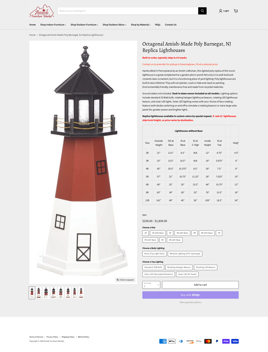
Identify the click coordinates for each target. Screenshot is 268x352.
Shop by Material (140, 24)
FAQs (157, 24)
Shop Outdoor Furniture (84, 24)
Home (32, 24)
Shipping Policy (68, 337)
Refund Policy (83, 337)
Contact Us (170, 24)
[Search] (202, 10)
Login (226, 10)
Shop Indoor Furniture (52, 24)
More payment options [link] (190, 302)
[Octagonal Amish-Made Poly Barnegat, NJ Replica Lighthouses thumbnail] (32, 293)
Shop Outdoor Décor (114, 24)
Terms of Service (36, 337)
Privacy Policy (52, 337)
